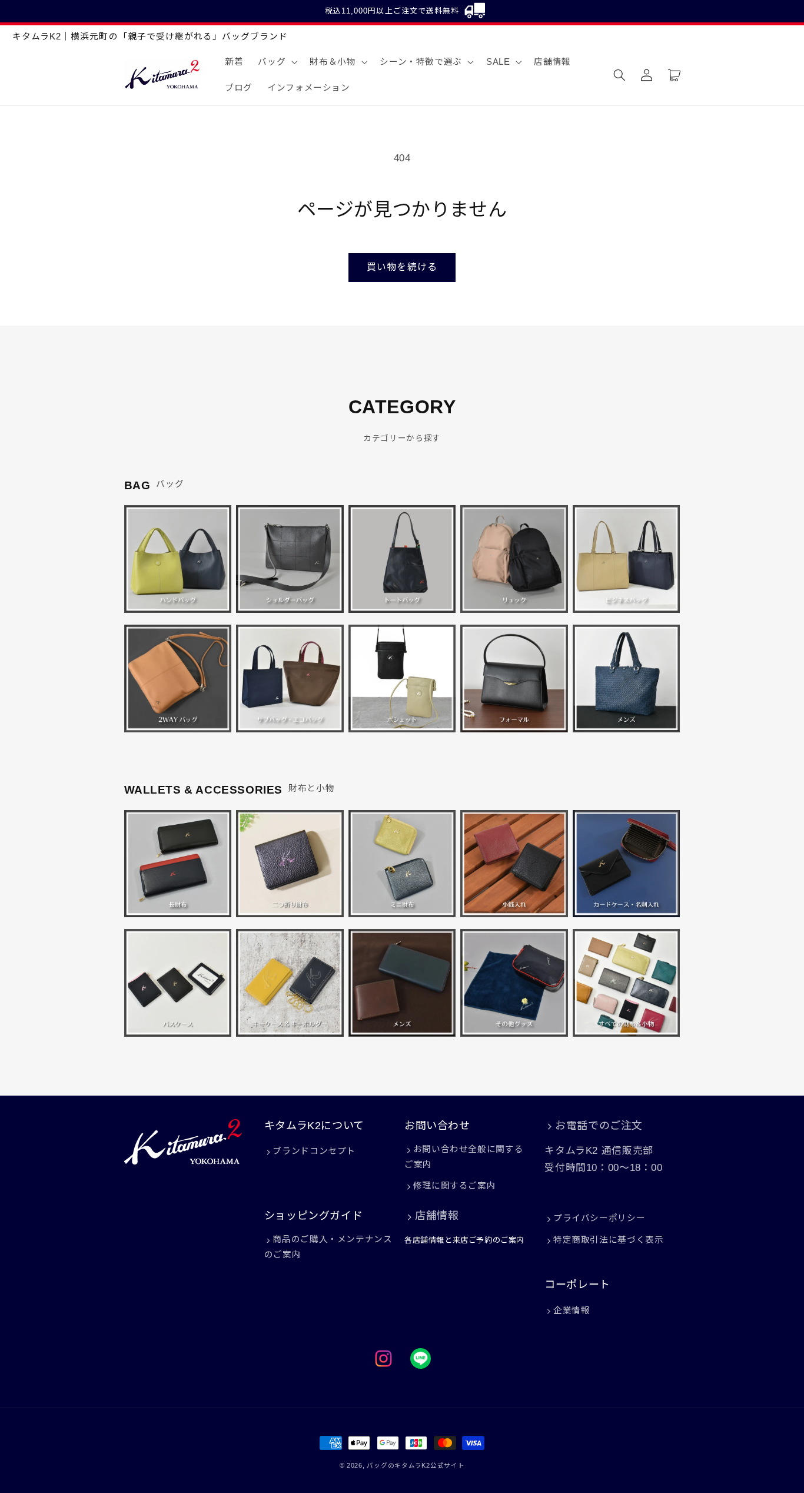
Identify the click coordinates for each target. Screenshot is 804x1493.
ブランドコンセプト (314, 1151)
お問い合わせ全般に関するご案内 (463, 1156)
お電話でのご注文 (599, 1126)
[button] (277, 62)
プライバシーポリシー (599, 1218)
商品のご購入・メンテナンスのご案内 (328, 1247)
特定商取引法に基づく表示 (608, 1240)
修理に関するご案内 (454, 1185)
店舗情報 (437, 1216)
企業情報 (571, 1310)
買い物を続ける (402, 267)
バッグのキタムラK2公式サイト (415, 1465)
